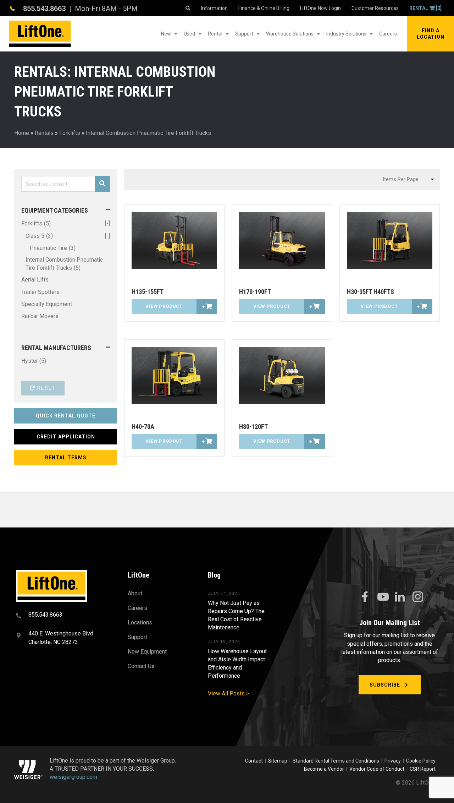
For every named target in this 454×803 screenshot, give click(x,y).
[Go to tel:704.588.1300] (63, 615)
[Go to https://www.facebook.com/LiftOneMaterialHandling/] (364, 597)
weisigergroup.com (73, 777)
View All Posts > (228, 693)
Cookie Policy (421, 761)
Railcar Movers (40, 316)
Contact (254, 761)
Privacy (392, 761)
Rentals (44, 133)
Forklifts (69, 133)
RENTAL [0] (425, 8)
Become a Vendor (324, 769)
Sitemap (278, 761)
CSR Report (423, 769)
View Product (164, 306)
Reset (45, 388)
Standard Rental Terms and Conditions (336, 761)
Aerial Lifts (35, 279)
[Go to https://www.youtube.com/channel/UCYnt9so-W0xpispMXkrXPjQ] (382, 597)
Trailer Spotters (40, 292)
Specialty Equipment (46, 304)
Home (21, 133)
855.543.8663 (44, 8)
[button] (430, 33)
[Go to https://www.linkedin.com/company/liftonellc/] (400, 597)
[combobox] (407, 179)
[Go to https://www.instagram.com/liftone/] (418, 597)
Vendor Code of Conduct (377, 769)
